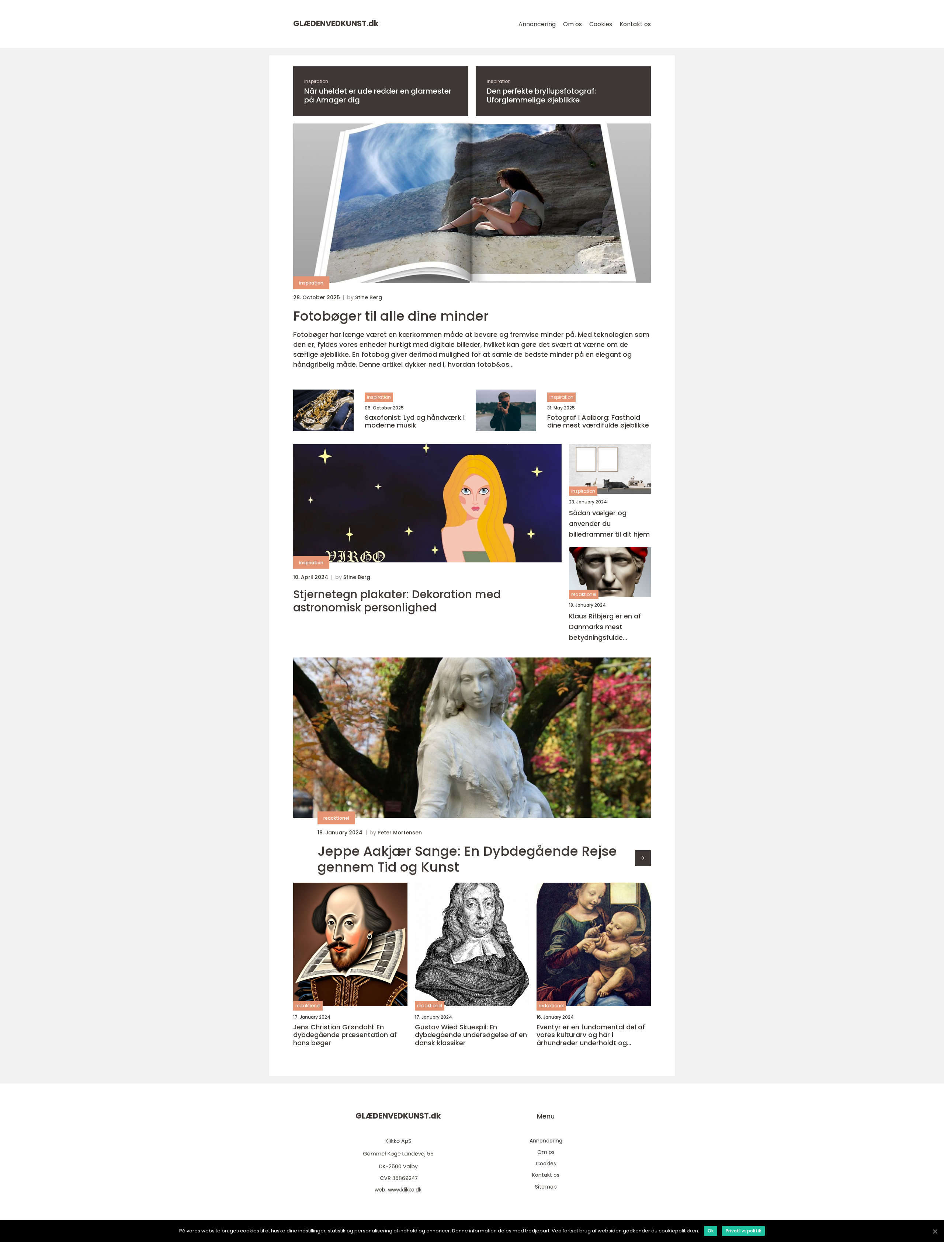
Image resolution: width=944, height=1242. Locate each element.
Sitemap (546, 1186)
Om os (572, 24)
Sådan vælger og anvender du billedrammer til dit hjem (609, 523)
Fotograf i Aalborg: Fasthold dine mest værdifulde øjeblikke (598, 421)
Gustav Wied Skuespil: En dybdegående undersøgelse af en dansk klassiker (471, 1035)
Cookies (600, 24)
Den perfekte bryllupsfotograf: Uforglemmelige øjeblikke (541, 95)
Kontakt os (635, 24)
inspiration (316, 81)
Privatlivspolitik (743, 1231)
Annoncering (537, 24)
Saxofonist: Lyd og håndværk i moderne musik (415, 421)
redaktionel (583, 594)
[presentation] (643, 858)
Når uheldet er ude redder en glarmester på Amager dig (377, 95)
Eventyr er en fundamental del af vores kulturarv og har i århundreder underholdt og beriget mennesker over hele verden (591, 1035)
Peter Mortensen (400, 832)
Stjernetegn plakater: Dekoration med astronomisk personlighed (397, 601)
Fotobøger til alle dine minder (391, 316)
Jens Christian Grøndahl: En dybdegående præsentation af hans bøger (345, 1035)
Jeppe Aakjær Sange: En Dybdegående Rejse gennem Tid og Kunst (467, 859)
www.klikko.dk (404, 1189)
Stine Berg (368, 297)
